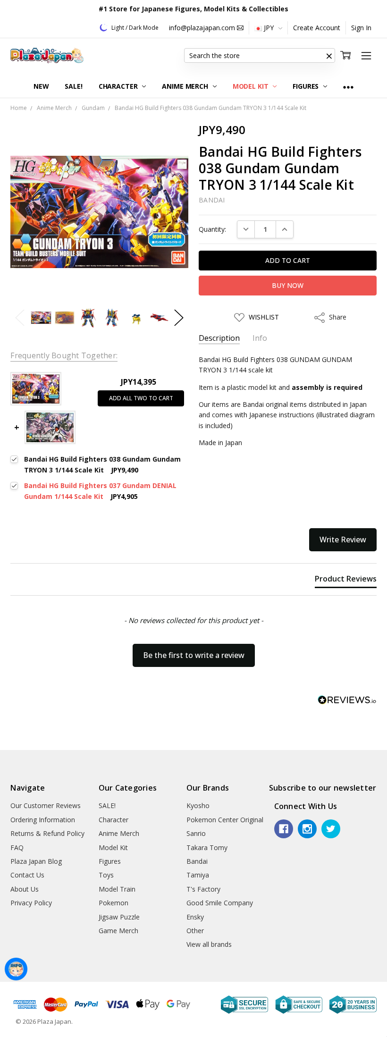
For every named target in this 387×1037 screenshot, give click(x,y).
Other (195, 930)
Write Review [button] (343, 539)
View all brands (209, 944)
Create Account (316, 27)
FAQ (17, 847)
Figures (306, 86)
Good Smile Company (219, 902)
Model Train (117, 889)
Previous (19, 318)
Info (259, 338)
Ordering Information (42, 819)
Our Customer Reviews (45, 805)
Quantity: (212, 229)
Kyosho (198, 805)
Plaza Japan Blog (36, 861)
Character (119, 86)
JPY (269, 27)
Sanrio (196, 833)
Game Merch (118, 930)
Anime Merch (186, 86)
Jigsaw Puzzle (119, 916)
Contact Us (27, 874)
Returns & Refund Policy (47, 833)
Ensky (195, 916)
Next (178, 318)
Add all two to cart (141, 398)
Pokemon (113, 902)
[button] (329, 55)
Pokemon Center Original (224, 819)
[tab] (346, 580)
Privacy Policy (31, 902)
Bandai (197, 861)
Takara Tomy (206, 847)
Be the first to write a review (193, 655)
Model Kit (251, 86)
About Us (24, 889)
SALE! (73, 86)
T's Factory (203, 889)
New (41, 86)
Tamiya (197, 874)
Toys (106, 874)
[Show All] (348, 86)
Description (219, 338)
